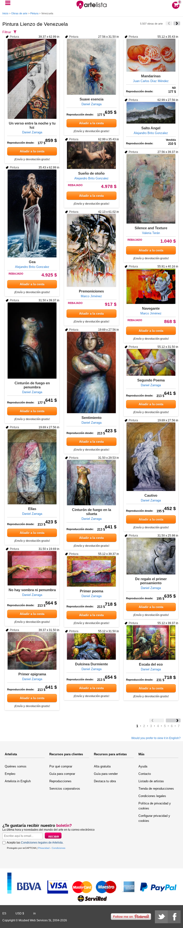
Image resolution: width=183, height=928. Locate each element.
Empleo (10, 774)
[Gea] (32, 213)
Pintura (34, 13)
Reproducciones (60, 781)
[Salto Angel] (151, 113)
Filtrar (6, 32)
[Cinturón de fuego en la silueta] (91, 482)
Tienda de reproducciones (156, 788)
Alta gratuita (102, 766)
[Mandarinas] (151, 55)
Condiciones (58, 848)
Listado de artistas (151, 781)
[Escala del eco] (151, 642)
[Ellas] (32, 466)
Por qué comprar (60, 766)
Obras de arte (19, 13)
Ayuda (142, 766)
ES (4, 913)
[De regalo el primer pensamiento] (151, 556)
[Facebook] (174, 916)
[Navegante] (151, 286)
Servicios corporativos (64, 788)
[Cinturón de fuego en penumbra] (32, 340)
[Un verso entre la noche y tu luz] (32, 79)
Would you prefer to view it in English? (156, 738)
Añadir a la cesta (32, 151)
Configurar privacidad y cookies (154, 818)
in (34, 913)
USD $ (19, 913)
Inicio (5, 13)
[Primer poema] (91, 571)
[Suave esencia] (91, 67)
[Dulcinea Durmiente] (91, 646)
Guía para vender (106, 774)
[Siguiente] (176, 23)
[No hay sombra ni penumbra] (32, 568)
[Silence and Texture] (151, 189)
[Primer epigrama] (32, 651)
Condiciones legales (152, 796)
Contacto (144, 774)
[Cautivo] (151, 456)
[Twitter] (161, 916)
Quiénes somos (15, 766)
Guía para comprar (62, 774)
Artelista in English (18, 781)
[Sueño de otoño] (91, 155)
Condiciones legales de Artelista (42, 842)
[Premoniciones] (91, 250)
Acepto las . (35, 842)
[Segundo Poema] (151, 362)
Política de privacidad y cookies (154, 806)
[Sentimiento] (91, 372)
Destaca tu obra (105, 781)
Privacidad (44, 848)
